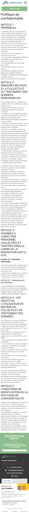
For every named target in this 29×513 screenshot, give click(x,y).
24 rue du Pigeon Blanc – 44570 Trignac (14, 464)
